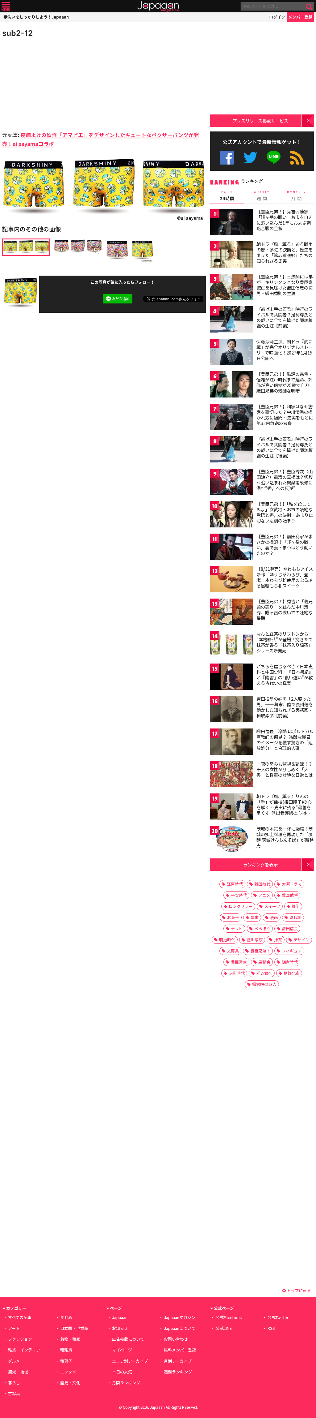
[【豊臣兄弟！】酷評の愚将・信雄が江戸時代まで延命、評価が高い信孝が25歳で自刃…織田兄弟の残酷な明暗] (231, 385)
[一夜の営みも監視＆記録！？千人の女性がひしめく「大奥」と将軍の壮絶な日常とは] (231, 775)
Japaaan (158, 6)
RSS (297, 158)
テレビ (237, 928)
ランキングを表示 (260, 864)
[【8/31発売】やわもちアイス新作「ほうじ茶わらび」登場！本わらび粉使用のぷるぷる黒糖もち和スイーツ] (231, 580)
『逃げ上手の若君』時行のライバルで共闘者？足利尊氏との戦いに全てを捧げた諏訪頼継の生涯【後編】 (284, 447)
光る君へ (264, 973)
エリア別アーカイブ (130, 1361)
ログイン (277, 17)
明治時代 (227, 940)
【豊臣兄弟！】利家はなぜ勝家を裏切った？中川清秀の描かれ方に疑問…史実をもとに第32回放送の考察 (284, 414)
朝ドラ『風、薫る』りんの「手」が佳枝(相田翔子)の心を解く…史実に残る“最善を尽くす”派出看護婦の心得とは (284, 807)
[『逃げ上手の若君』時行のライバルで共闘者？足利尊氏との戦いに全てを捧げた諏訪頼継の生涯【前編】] (231, 320)
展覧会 (264, 962)
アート (14, 1328)
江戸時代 (235, 884)
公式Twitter (250, 158)
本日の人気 (122, 1372)
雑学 (296, 906)
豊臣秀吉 (239, 962)
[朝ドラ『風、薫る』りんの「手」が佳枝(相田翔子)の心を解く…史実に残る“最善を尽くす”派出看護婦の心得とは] (231, 807)
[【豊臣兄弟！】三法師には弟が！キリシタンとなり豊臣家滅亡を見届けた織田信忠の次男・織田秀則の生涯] (231, 288)
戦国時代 (262, 884)
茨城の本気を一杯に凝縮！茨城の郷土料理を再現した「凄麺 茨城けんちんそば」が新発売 (285, 837)
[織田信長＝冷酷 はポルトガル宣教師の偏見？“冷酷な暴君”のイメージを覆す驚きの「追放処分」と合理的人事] (231, 742)
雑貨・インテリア (24, 1350)
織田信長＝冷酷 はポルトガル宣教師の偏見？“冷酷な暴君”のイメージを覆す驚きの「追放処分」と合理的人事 (285, 739)
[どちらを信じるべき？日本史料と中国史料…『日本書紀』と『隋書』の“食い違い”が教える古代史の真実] (231, 678)
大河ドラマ (292, 884)
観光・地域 (18, 1372)
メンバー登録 (300, 17)
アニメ (264, 895)
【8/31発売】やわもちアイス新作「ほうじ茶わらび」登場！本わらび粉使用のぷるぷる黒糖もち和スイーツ (284, 577)
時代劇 (295, 917)
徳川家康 (255, 940)
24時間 (227, 195)
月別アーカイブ (178, 1361)
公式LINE (274, 158)
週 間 (262, 195)
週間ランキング (178, 1372)
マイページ (122, 1350)
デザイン (301, 940)
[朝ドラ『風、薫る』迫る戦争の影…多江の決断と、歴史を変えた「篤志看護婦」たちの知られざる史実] (231, 255)
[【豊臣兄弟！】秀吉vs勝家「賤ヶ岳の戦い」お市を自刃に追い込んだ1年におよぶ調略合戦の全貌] (231, 223)
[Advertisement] (53, 83)
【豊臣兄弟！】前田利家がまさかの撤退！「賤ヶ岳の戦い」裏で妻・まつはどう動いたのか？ (284, 544)
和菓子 (66, 1361)
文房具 (233, 951)
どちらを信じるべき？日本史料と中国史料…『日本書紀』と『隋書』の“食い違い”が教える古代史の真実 (284, 674)
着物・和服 (70, 1339)
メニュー (6, 6)
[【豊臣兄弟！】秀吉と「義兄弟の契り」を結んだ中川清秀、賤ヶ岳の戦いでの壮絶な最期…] (231, 613)
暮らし (14, 1383)
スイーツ (272, 906)
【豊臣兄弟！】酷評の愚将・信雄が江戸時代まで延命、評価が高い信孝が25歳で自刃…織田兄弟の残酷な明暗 (285, 382)
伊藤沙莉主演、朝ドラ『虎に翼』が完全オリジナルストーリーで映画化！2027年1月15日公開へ (284, 349)
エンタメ (68, 1372)
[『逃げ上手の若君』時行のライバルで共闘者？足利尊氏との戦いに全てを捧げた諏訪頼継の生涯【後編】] (231, 450)
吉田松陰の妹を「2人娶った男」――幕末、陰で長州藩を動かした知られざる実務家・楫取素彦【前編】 (284, 707)
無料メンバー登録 (180, 1350)
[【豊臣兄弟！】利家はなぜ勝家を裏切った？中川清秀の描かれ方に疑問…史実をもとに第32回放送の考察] (231, 418)
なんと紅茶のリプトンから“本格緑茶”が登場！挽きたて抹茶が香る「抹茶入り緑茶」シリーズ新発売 (284, 642)
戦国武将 (290, 895)
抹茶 (278, 940)
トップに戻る (298, 1290)
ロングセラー (241, 906)
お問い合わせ (176, 1339)
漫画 (274, 917)
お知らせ (120, 1328)
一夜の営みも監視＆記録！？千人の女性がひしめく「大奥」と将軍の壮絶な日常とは (284, 769)
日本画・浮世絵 (74, 1328)
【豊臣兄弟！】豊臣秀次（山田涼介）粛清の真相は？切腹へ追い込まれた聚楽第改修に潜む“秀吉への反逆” (284, 479)
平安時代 (239, 895)
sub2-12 (17, 33)
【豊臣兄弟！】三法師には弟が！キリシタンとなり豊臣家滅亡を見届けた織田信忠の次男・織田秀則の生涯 (284, 284)
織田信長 (290, 928)
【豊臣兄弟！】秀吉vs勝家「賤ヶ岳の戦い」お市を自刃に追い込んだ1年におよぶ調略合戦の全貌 (284, 219)
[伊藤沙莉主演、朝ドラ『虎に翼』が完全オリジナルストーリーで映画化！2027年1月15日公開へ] (231, 353)
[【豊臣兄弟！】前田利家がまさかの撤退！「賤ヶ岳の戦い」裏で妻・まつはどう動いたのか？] (231, 548)
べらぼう (262, 928)
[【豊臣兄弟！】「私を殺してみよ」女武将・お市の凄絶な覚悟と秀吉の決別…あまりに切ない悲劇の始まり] (231, 515)
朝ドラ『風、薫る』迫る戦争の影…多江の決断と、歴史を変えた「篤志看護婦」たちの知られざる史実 (284, 252)
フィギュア (292, 951)
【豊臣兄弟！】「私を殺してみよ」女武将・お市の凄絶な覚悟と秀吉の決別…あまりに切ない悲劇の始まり (284, 512)
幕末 (255, 917)
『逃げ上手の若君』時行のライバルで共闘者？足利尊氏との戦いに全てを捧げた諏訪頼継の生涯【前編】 (284, 317)
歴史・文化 (70, 1383)
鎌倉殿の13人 (264, 984)
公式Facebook (227, 158)
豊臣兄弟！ (260, 951)
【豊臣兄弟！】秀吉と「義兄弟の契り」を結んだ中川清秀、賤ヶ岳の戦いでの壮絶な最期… (284, 609)
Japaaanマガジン (179, 1317)
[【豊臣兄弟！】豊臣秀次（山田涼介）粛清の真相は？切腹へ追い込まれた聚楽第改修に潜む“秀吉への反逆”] (231, 483)
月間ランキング (126, 1383)
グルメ (14, 1361)
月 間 (296, 195)
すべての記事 (19, 1317)
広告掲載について (128, 1339)
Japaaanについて (179, 1328)
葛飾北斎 (292, 973)
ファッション (20, 1339)
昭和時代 (237, 973)
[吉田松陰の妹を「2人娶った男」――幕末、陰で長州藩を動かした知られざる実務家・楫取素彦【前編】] (231, 710)
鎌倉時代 (290, 962)
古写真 (14, 1393)
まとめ (66, 1317)
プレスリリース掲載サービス (260, 120)
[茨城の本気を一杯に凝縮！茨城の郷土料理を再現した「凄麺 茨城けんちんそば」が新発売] (231, 840)
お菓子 (233, 917)
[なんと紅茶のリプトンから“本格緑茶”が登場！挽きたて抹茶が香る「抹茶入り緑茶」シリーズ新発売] (231, 645)
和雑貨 (66, 1350)
